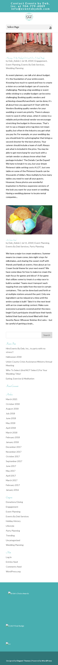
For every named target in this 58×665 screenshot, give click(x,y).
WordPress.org (13, 571)
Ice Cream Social (11, 240)
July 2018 (10, 413)
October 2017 (13, 456)
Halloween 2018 (13, 357)
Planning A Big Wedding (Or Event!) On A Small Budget (25, 58)
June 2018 (11, 418)
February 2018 (13, 437)
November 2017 (13, 451)
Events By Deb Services (32, 64)
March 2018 (11, 432)
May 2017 (10, 470)
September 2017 (14, 461)
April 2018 (11, 428)
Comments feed (13, 566)
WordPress (47, 661)
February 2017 (13, 485)
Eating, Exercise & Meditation (20, 378)
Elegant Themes (23, 661)
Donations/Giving (14, 502)
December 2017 (13, 447)
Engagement (41, 61)
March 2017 (11, 480)
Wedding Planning (15, 68)
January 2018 (12, 442)
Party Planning (37, 246)
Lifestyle (10, 526)
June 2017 (11, 466)
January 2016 (12, 490)
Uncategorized (13, 540)
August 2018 (12, 408)
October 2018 (13, 404)
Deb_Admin (14, 61)
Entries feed (12, 561)
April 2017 (11, 475)
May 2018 (10, 423)
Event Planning (13, 64)
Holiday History (13, 521)
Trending (10, 535)
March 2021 (11, 399)
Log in (9, 557)
